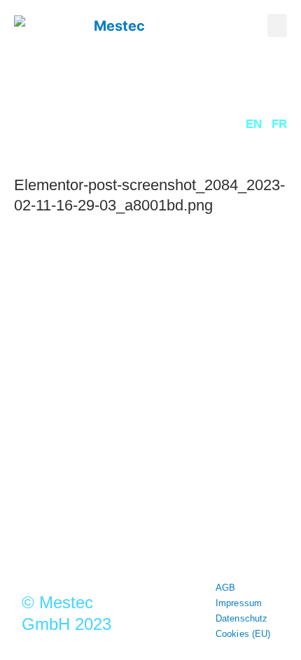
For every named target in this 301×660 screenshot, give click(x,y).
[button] (277, 25)
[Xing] (114, 427)
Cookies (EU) (243, 634)
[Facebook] (187, 427)
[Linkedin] (150, 427)
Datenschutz (241, 618)
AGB (225, 587)
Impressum (239, 603)
